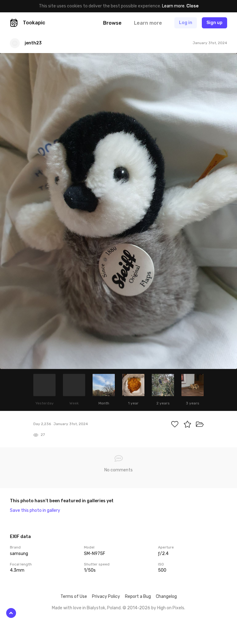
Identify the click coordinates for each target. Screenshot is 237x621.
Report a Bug (138, 596)
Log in (185, 22)
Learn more (173, 6)
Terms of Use (73, 596)
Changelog (166, 596)
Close (192, 6)
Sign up (214, 22)
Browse (112, 23)
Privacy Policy (106, 596)
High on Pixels (170, 608)
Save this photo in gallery (35, 510)
